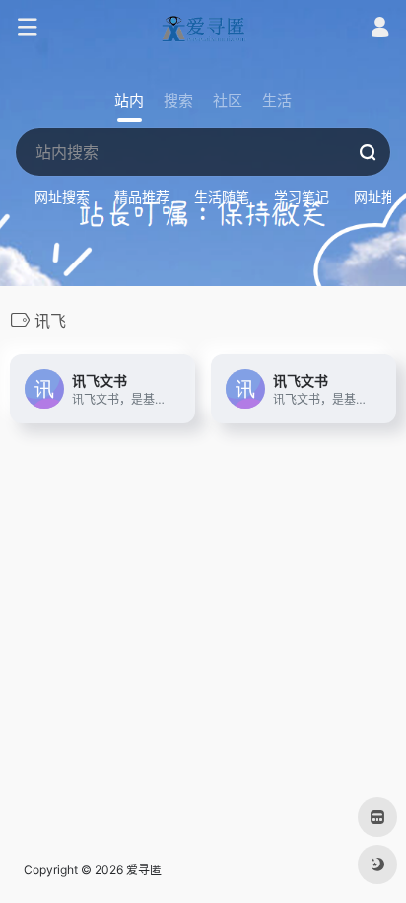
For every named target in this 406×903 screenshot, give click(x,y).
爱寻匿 (144, 870)
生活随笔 (221, 196)
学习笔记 (301, 196)
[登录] (380, 29)
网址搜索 (62, 196)
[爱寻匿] (203, 27)
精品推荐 (141, 196)
